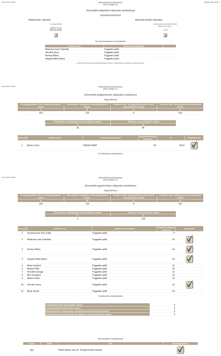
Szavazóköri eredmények (110, 15)
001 (32, 350)
